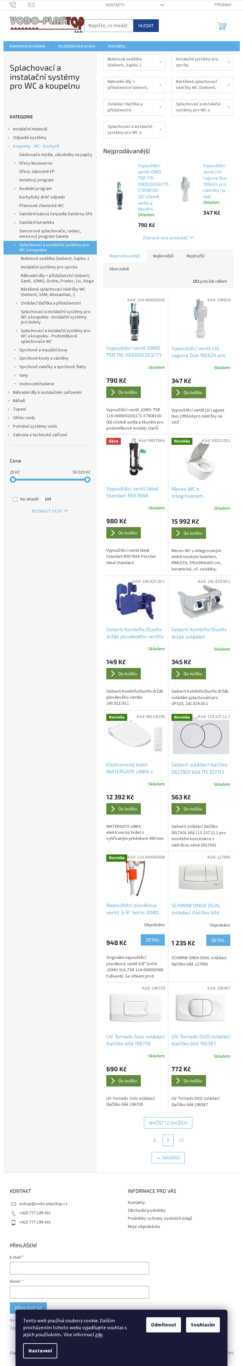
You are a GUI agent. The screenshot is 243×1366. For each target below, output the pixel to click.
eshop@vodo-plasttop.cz (43, 1204)
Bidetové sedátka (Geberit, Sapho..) (55, 258)
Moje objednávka (144, 1227)
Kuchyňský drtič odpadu (42, 197)
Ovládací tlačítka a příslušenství (51, 303)
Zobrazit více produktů (165, 237)
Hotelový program (36, 180)
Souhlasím (203, 1324)
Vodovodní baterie (36, 384)
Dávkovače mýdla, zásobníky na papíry (55, 155)
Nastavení (40, 1350)
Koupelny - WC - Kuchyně (36, 146)
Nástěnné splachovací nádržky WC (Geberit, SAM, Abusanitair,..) (53, 292)
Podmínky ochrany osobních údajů (160, 1218)
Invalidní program (35, 189)
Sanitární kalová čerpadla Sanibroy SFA (55, 214)
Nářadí (19, 401)
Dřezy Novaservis (36, 163)
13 (181, 1140)
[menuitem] (27, 46)
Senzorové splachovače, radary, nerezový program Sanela (50, 234)
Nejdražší (195, 256)
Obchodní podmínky (147, 1210)
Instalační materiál (30, 129)
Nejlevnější (163, 256)
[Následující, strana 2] (168, 1140)
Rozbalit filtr (47, 511)
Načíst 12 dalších (168, 1122)
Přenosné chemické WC (41, 206)
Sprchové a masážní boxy (43, 350)
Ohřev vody (24, 418)
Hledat (146, 25)
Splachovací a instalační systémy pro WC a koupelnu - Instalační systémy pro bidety (55, 317)
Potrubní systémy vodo (35, 426)
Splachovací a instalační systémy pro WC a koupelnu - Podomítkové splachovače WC (55, 336)
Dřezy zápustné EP (37, 171)
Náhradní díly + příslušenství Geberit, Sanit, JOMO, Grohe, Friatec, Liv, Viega (57, 278)
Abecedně (119, 269)
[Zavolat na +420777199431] (19, 5)
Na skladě (35, 499)
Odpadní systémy (30, 138)
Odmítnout (163, 1324)
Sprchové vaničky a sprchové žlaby (52, 367)
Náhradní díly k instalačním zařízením (47, 392)
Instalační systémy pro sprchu (49, 267)
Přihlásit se (28, 1308)
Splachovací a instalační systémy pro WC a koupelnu (54, 248)
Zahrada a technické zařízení (40, 435)
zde (99, 1334)
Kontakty (115, 5)
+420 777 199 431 (35, 1213)
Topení (19, 409)
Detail (153, 939)
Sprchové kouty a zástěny (44, 358)
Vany (23, 375)
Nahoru (171, 1157)
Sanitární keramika (36, 222)
